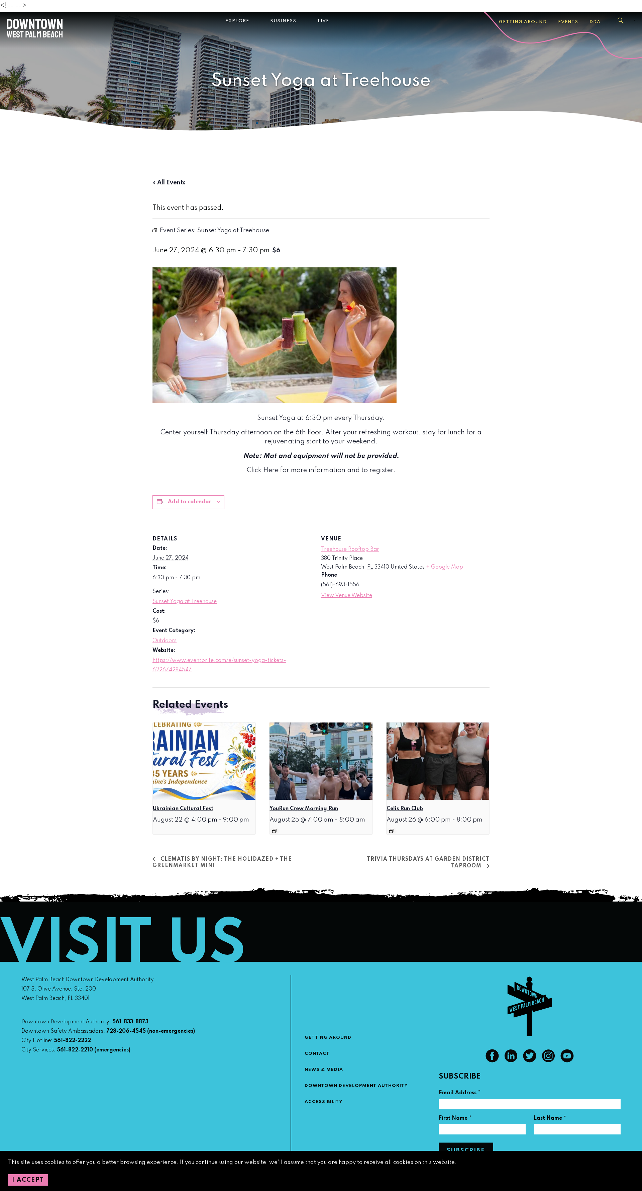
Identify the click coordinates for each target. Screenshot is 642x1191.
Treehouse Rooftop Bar (350, 549)
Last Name (550, 1119)
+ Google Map (444, 567)
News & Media (324, 1070)
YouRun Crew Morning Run (304, 809)
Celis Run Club (405, 809)
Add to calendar (189, 502)
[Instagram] (548, 1060)
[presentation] (204, 760)
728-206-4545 (126, 1031)
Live (323, 21)
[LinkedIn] (511, 1060)
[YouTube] (567, 1060)
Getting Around (523, 22)
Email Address (460, 1094)
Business (283, 21)
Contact (317, 1053)
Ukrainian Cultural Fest (183, 809)
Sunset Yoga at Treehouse (184, 601)
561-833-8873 (130, 1022)
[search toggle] (621, 20)
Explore (237, 21)
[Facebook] (492, 1060)
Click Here (263, 470)
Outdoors (164, 641)
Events (568, 22)
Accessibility (324, 1102)
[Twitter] (529, 1060)
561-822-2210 (75, 1050)
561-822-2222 (72, 1040)
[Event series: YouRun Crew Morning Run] (274, 831)
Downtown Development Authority (356, 1086)
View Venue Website (346, 595)
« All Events (169, 183)
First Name (455, 1119)
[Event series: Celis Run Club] (391, 831)
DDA (595, 22)
